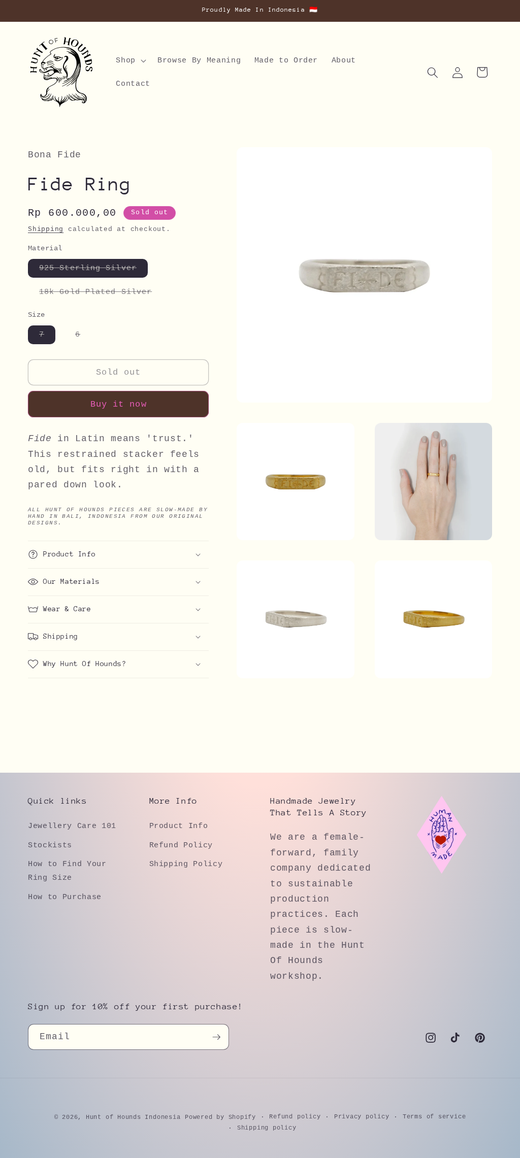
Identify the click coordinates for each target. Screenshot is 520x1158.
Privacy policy (361, 1116)
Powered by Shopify (220, 1117)
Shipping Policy (186, 864)
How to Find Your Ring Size (67, 870)
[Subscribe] (216, 1037)
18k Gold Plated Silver (101, 294)
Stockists (50, 845)
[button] (130, 61)
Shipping (45, 229)
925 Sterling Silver (93, 270)
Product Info (178, 826)
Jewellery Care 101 (72, 826)
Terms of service (434, 1116)
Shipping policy (267, 1128)
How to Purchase (65, 897)
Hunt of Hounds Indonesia (133, 1117)
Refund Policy (181, 845)
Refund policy (294, 1116)
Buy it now (118, 404)
